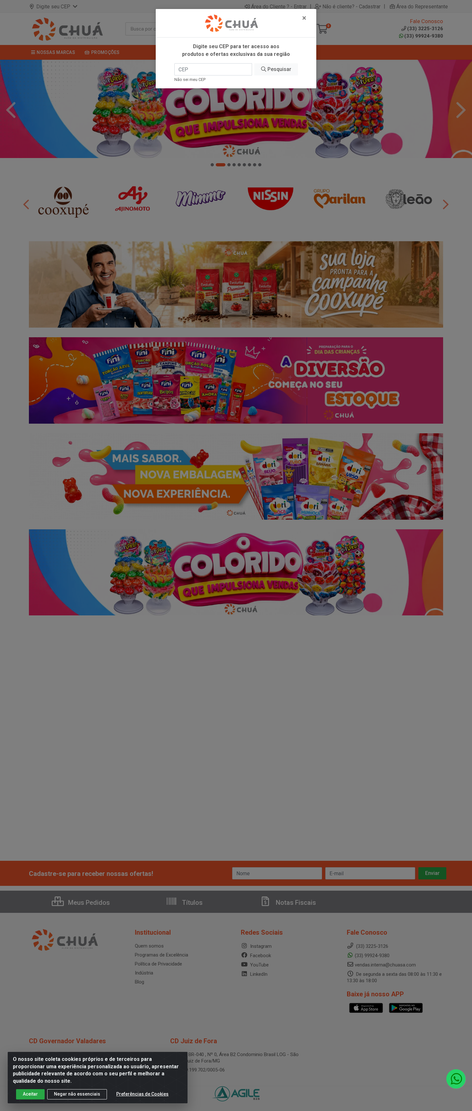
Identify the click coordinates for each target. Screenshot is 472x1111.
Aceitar (30, 1094)
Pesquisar (278, 69)
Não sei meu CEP (189, 79)
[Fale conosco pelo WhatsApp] (456, 1079)
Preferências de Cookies (142, 1094)
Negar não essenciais (77, 1094)
